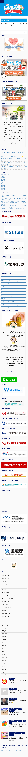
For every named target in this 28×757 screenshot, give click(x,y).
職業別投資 (3, 188)
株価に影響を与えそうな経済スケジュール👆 (12, 156)
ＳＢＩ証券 (3, 180)
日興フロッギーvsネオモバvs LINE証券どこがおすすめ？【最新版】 (14, 167)
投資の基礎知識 (5, 174)
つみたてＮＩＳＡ (5, 176)
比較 (2, 182)
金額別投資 (3, 185)
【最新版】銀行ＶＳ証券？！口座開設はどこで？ (13, 208)
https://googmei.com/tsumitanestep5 (11, 750)
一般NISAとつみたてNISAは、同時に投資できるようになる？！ (14, 152)
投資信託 (3, 177)
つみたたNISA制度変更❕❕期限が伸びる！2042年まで (13, 159)
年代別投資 (3, 186)
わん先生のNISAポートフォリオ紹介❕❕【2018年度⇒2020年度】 (13, 163)
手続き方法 (3, 183)
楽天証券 (3, 179)
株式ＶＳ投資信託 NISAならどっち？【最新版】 (13, 201)
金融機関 (3, 189)
